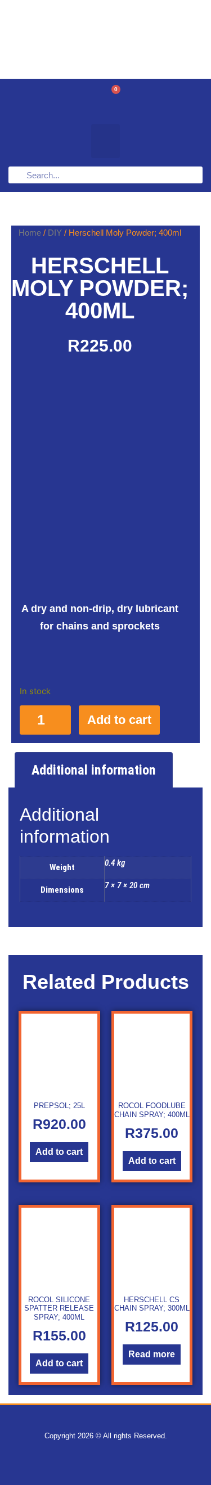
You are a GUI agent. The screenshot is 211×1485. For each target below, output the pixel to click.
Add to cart (119, 720)
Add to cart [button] (59, 1151)
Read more (151, 1354)
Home (30, 232)
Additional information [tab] (94, 770)
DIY (55, 232)
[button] (105, 141)
